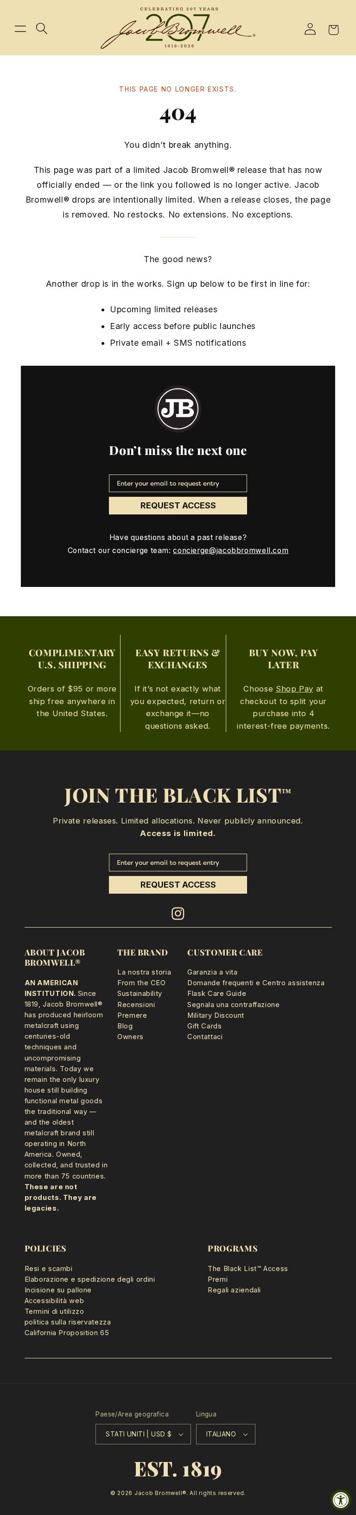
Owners (130, 1037)
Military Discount (215, 1015)
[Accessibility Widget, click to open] (341, 1499)
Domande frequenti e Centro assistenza (255, 983)
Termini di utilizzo (54, 1311)
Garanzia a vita (212, 972)
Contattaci (204, 1037)
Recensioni (136, 1005)
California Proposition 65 (67, 1333)
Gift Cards (204, 1026)
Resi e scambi (49, 1269)
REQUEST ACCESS (178, 505)
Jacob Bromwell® (160, 1493)
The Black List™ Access (248, 1269)
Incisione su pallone (58, 1290)
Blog (125, 1026)
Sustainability (139, 993)
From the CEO (141, 983)
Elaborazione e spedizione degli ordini (90, 1279)
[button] (20, 28)
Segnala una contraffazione (233, 1005)
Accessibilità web (54, 1301)
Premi (218, 1279)
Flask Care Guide (216, 993)
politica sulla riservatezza (68, 1322)
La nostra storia (144, 972)
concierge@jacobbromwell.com (230, 550)
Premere (132, 1015)
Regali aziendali (234, 1290)
